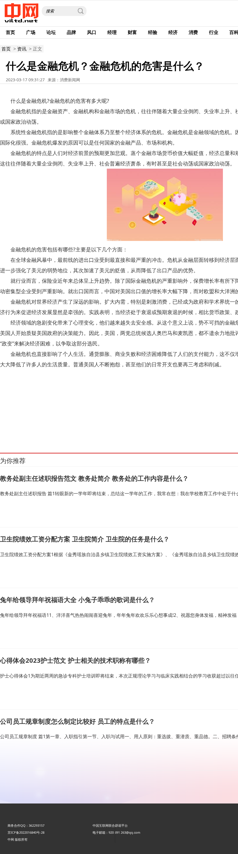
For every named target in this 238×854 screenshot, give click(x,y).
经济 (173, 32)
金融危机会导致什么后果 (137, 426)
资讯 (21, 48)
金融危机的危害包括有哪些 (97, 426)
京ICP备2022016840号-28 (26, 832)
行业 (213, 32)
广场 (30, 32)
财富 (132, 32)
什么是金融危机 (27, 426)
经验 (152, 32)
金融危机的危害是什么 (210, 426)
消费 (193, 32)
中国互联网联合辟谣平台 (110, 825)
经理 (112, 32)
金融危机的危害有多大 (57, 426)
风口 (91, 32)
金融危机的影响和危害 (175, 426)
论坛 (51, 32)
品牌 (71, 32)
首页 (10, 32)
